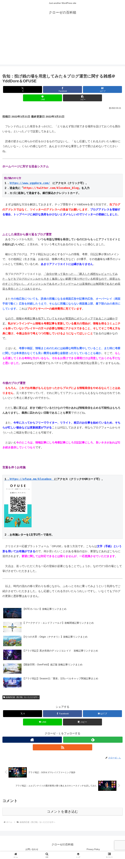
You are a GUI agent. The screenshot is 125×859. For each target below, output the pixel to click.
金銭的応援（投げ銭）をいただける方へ (22, 697)
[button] (82, 97)
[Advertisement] (62, 43)
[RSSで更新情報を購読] (62, 747)
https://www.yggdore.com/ (30, 183)
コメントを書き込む (62, 811)
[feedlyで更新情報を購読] (93, 740)
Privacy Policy (93, 849)
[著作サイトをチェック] (32, 740)
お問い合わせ (31, 849)
